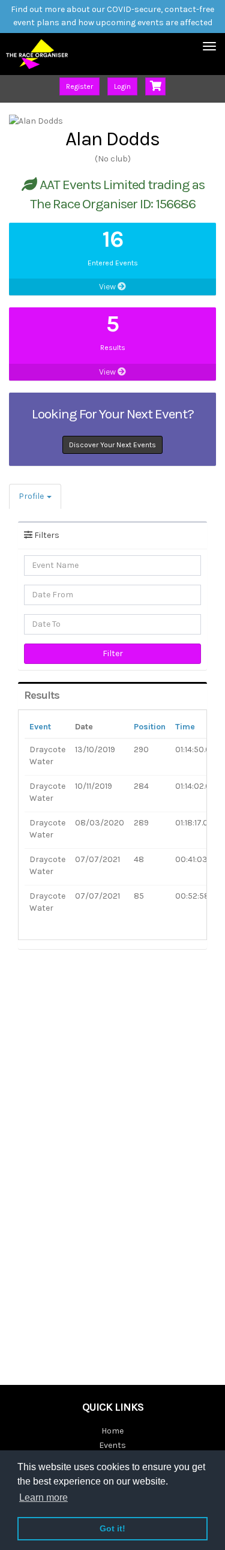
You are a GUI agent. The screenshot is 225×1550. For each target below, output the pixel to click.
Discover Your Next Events (112, 445)
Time (185, 727)
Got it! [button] (112, 1528)
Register (79, 86)
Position (150, 727)
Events (112, 1445)
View (108, 287)
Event (40, 727)
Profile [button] (32, 496)
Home (112, 1431)
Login (122, 86)
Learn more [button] (43, 1497)
